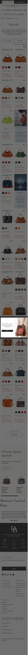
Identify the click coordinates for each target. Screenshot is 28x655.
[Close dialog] (25, 318)
